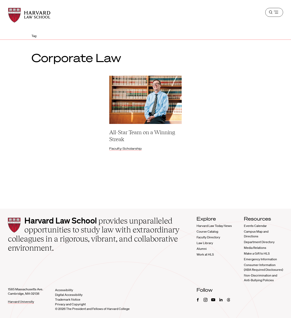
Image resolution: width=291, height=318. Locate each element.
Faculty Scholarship (125, 148)
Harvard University (21, 302)
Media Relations (255, 248)
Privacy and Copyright (70, 304)
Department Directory (259, 242)
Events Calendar (255, 226)
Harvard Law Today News (214, 226)
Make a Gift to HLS (257, 253)
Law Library (205, 243)
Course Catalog (207, 231)
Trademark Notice (67, 299)
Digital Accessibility (69, 295)
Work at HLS (205, 254)
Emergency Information (260, 259)
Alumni (202, 249)
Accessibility (64, 290)
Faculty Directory (208, 237)
